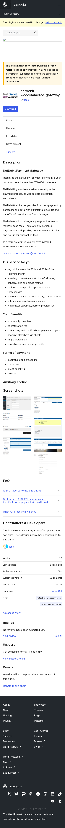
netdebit (41, 598)
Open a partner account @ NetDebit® (24, 253)
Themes (38, 710)
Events (38, 736)
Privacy (7, 720)
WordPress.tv (12, 746)
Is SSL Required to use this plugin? (22, 490)
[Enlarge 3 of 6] (27, 440)
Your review (9, 635)
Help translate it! (54, 22)
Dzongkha (16, 786)
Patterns (39, 720)
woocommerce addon (51, 604)
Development (13, 143)
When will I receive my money (19, 511)
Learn (6, 730)
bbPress (9, 767)
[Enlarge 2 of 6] (27, 416)
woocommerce (54, 598)
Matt (7, 762)
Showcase (40, 704)
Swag (38, 746)
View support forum (14, 658)
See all (58, 635)
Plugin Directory (11, 13)
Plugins (38, 715)
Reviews (11, 128)
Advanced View (12, 612)
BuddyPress (11, 772)
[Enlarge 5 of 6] (57, 421)
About (6, 704)
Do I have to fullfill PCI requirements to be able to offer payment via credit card (25, 501)
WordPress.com (13, 756)
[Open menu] (60, 4)
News (6, 710)
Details (10, 120)
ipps (26, 99)
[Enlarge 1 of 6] (27, 399)
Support (10, 151)
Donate (39, 741)
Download (10, 109)
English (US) (56, 591)
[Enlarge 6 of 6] (57, 452)
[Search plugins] (35, 33)
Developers (9, 741)
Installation (12, 136)
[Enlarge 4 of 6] (57, 399)
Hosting (7, 715)
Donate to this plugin (14, 685)
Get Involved (41, 730)
